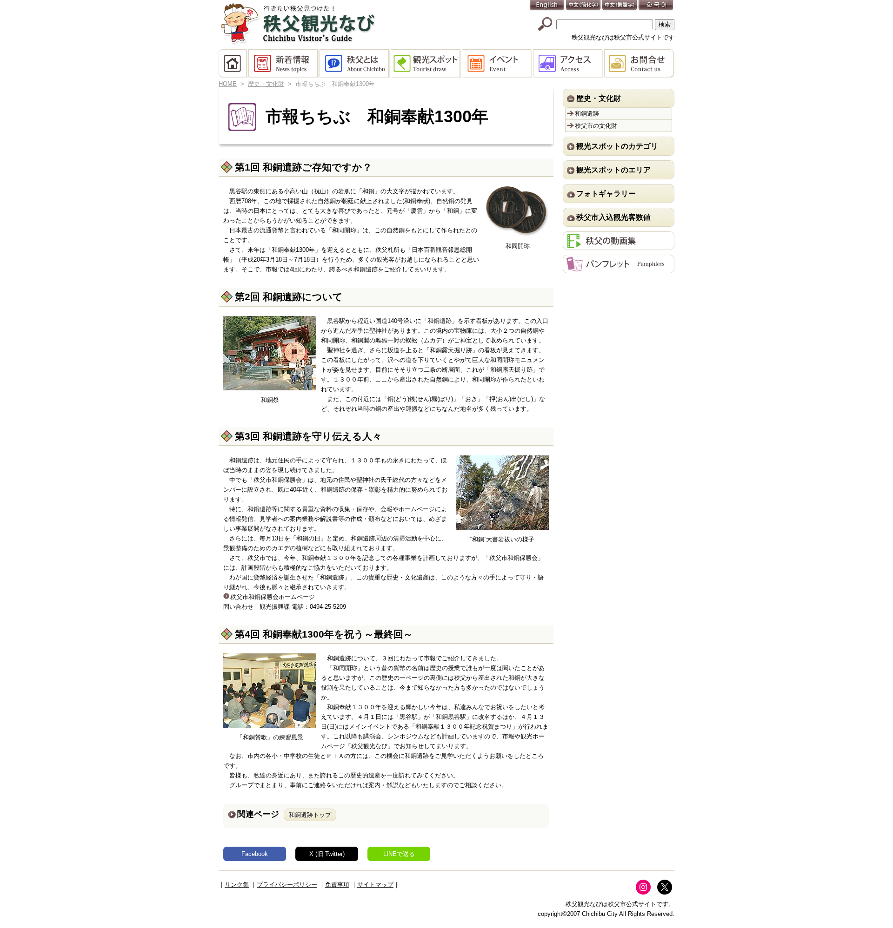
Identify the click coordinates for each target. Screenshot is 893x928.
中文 (584, 6)
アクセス (568, 63)
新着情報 (284, 63)
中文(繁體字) (620, 6)
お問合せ (639, 63)
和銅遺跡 (587, 113)
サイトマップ (375, 884)
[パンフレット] (618, 268)
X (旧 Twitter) (327, 853)
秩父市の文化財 (596, 125)
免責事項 (337, 884)
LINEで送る (399, 853)
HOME (233, 63)
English (547, 6)
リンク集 (237, 884)
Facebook (254, 853)
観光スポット (426, 63)
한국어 (656, 6)
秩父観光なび (298, 24)
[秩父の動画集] (618, 245)
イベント (497, 63)
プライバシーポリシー (287, 884)
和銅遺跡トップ (310, 814)
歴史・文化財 (266, 83)
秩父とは (355, 63)
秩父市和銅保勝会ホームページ (272, 596)
